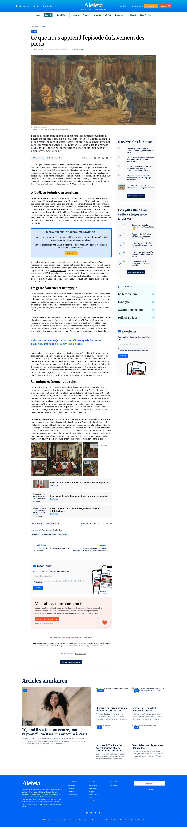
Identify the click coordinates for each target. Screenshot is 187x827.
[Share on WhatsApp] (111, 158)
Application (93, 789)
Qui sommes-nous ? (70, 820)
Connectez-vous (80, 654)
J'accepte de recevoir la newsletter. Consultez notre (60, 582)
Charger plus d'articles (135, 196)
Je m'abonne (150, 6)
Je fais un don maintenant (46, 619)
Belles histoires (62, 15)
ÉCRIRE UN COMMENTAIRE (71, 662)
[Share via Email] (107, 158)
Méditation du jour (130, 310)
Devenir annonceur (98, 820)
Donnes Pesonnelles (127, 820)
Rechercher (49, 6)
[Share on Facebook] (95, 158)
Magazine (92, 792)
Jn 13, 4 (79, 296)
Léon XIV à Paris (145, 15)
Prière (43, 27)
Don (90, 798)
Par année (113, 786)
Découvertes (119, 15)
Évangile (124, 302)
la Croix (90, 390)
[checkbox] (34, 581)
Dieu (99, 727)
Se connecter (138, 6)
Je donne (164, 6)
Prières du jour (127, 317)
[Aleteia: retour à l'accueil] (93, 5)
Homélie (35, 535)
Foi (25, 690)
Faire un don (71, 253)
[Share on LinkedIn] (99, 158)
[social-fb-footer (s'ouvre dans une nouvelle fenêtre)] (91, 813)
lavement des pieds (63, 387)
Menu (38, 15)
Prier (47, 15)
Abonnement (93, 795)
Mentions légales (84, 820)
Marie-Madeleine (58, 270)
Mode (137, 727)
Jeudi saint (39, 293)
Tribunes (86, 15)
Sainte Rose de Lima (100, 9)
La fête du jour (127, 294)
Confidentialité (140, 820)
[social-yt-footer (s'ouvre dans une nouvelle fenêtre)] (87, 813)
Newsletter (93, 786)
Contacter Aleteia (112, 820)
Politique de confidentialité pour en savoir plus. (134, 350)
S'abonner (149, 783)
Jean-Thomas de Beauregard (58, 49)
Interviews (75, 15)
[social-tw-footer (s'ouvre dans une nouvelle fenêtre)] (96, 813)
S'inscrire (38, 588)
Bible (136, 690)
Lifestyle (108, 15)
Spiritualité (132, 15)
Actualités (97, 15)
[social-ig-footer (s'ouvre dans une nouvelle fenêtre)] (100, 813)
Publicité (92, 801)
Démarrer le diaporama (99, 446)
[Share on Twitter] (103, 158)
